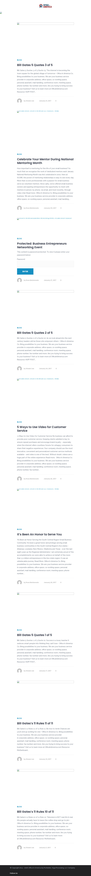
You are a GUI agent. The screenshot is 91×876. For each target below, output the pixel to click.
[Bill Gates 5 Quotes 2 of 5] (45, 306)
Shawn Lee (30, 101)
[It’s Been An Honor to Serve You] (45, 506)
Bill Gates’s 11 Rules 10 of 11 (35, 812)
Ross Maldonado (32, 208)
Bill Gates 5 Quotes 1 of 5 (34, 635)
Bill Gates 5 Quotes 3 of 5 (35, 65)
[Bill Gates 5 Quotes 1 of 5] (45, 608)
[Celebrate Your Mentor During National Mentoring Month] (45, 130)
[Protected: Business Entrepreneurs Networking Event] (45, 225)
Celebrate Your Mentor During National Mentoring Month (45, 161)
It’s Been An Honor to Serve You (39, 534)
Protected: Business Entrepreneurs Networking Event (42, 245)
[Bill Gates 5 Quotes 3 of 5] (45, 38)
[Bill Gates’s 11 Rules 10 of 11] (45, 785)
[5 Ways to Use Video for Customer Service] (45, 397)
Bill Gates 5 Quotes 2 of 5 (35, 333)
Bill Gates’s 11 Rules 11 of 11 (35, 723)
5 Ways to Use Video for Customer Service (41, 429)
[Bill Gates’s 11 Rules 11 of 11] (45, 697)
